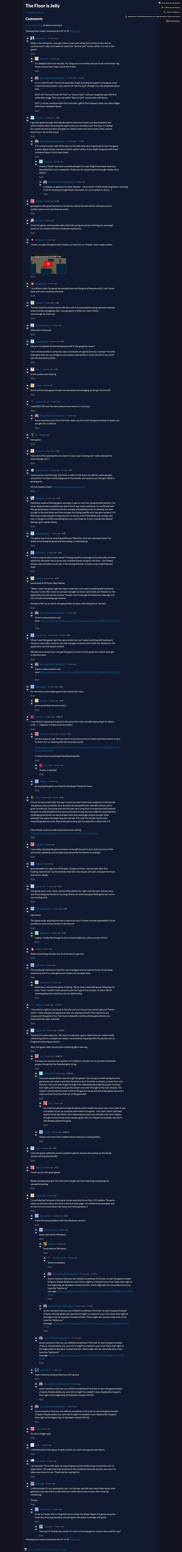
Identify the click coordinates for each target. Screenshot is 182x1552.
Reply (33, 53)
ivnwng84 (40, 717)
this (37, 724)
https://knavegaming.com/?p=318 (68, 486)
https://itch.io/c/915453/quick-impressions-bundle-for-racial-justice (64, 833)
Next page (75, 31)
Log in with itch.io (34, 25)
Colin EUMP (41, 1030)
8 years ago (51, 1461)
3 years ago (71, 78)
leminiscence (45, 1370)
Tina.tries (40, 118)
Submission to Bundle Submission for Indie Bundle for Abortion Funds (154, 16)
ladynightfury (41, 38)
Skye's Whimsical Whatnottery (53, 78)
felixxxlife (44, 59)
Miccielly (39, 220)
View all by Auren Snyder (43, 1549)
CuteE (38, 1148)
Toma (38, 797)
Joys (42, 1056)
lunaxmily (40, 844)
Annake (39, 385)
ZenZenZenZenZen (43, 909)
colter (38, 1445)
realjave (51, 1244)
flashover (39, 451)
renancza (39, 578)
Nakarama (40, 240)
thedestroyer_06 (42, 401)
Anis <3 (39, 369)
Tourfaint (39, 303)
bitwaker (43, 781)
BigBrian (39, 1005)
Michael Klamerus (43, 325)
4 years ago (53, 38)
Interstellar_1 (41, 687)
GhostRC (39, 201)
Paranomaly (41, 886)
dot (37, 435)
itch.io (30, 1549)
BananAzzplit (41, 283)
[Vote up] (27, 38)
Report (57, 1549)
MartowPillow (46, 1216)
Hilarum (39, 1167)
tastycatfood (45, 982)
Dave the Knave (42, 470)
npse (37, 1429)
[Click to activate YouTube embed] (48, 264)
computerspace (42, 341)
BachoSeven (45, 933)
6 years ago (49, 578)
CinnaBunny (41, 1461)
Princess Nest (41, 635)
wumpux (39, 864)
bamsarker (40, 1483)
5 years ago (49, 451)
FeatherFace (41, 552)
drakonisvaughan (43, 533)
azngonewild (41, 1195)
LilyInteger (40, 965)
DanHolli (43, 701)
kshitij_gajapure (50, 1230)
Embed (64, 1549)
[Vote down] (27, 41)
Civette (47, 1132)
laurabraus (40, 498)
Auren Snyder (45, 1509)
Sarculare (44, 734)
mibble (38, 949)
